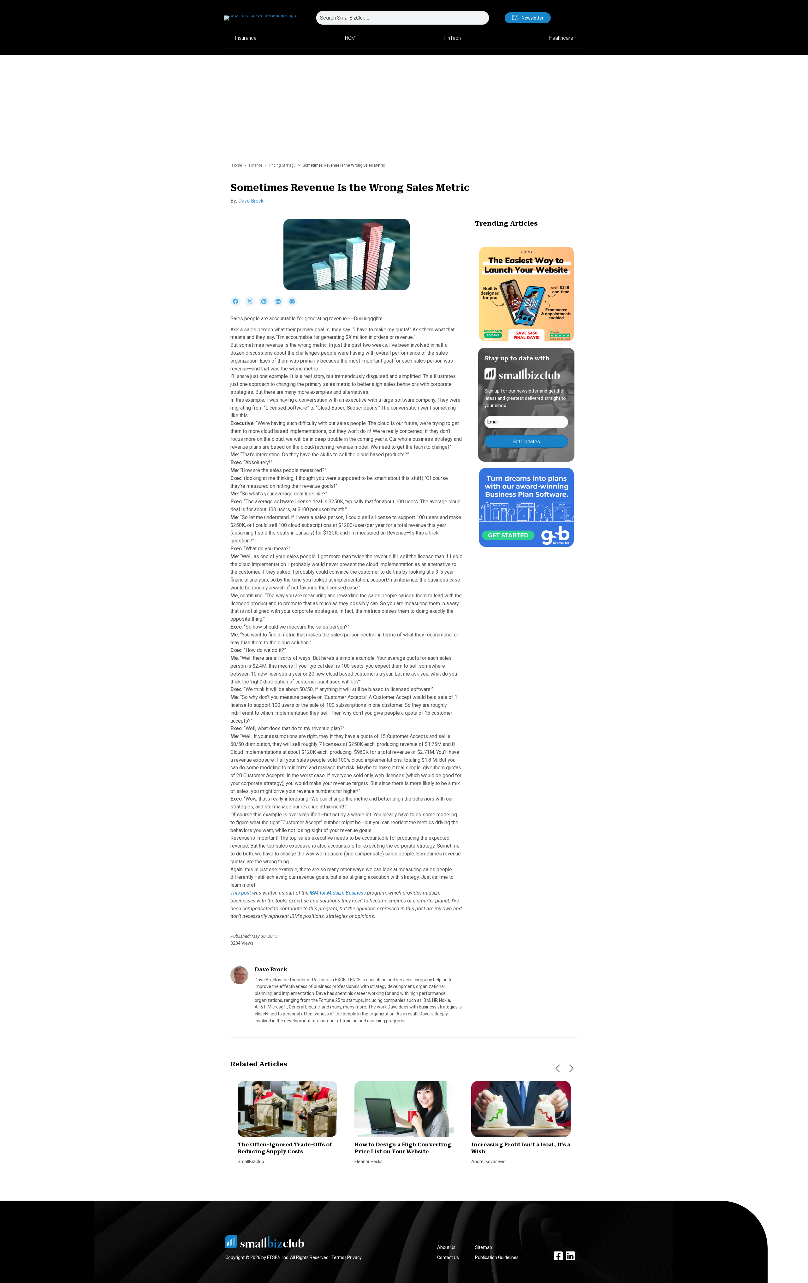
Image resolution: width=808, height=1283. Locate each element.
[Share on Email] (293, 304)
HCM (350, 38)
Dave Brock (251, 201)
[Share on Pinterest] (266, 304)
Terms (337, 1257)
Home (237, 165)
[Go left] (557, 1068)
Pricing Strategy (282, 165)
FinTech (452, 38)
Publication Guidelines (497, 1257)
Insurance (246, 38)
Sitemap (483, 1247)
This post (240, 893)
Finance (255, 165)
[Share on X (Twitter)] (252, 304)
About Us (446, 1247)
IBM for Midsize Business (338, 893)
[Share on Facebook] (237, 304)
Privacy (354, 1257)
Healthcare (561, 38)
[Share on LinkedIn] (280, 304)
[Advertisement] (404, 112)
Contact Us (448, 1257)
